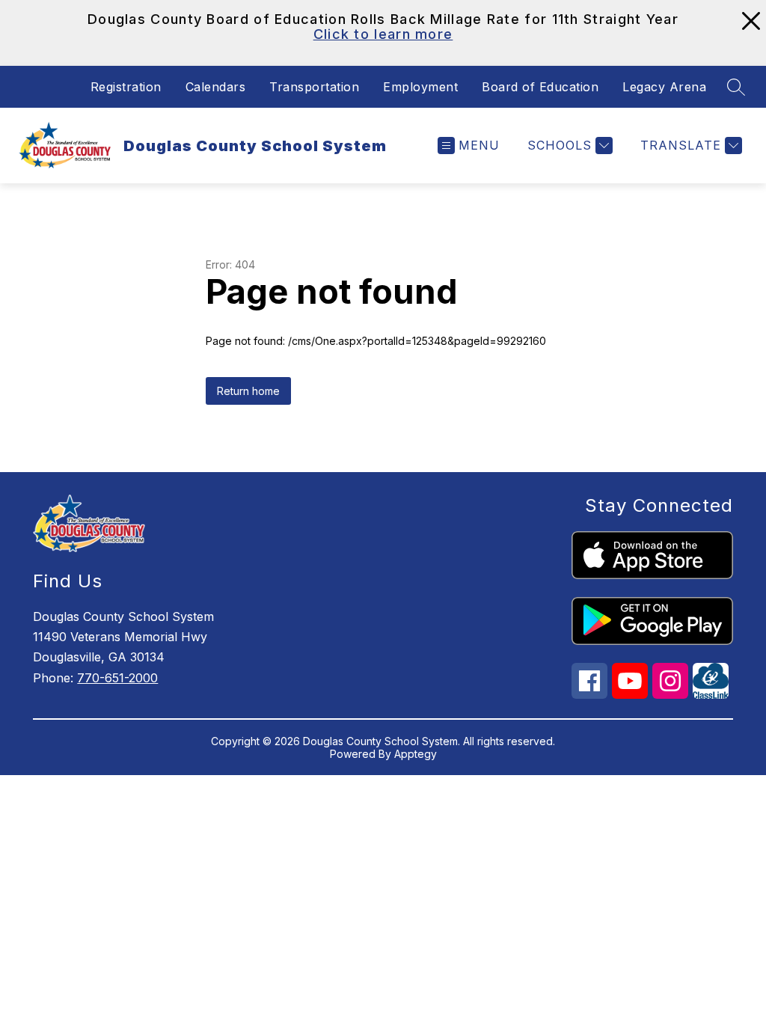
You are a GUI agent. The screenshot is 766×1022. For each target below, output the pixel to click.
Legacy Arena (664, 86)
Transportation (314, 86)
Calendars (216, 86)
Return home (248, 391)
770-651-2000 (117, 677)
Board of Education (540, 86)
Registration (126, 86)
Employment (420, 86)
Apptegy (415, 753)
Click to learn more (383, 34)
